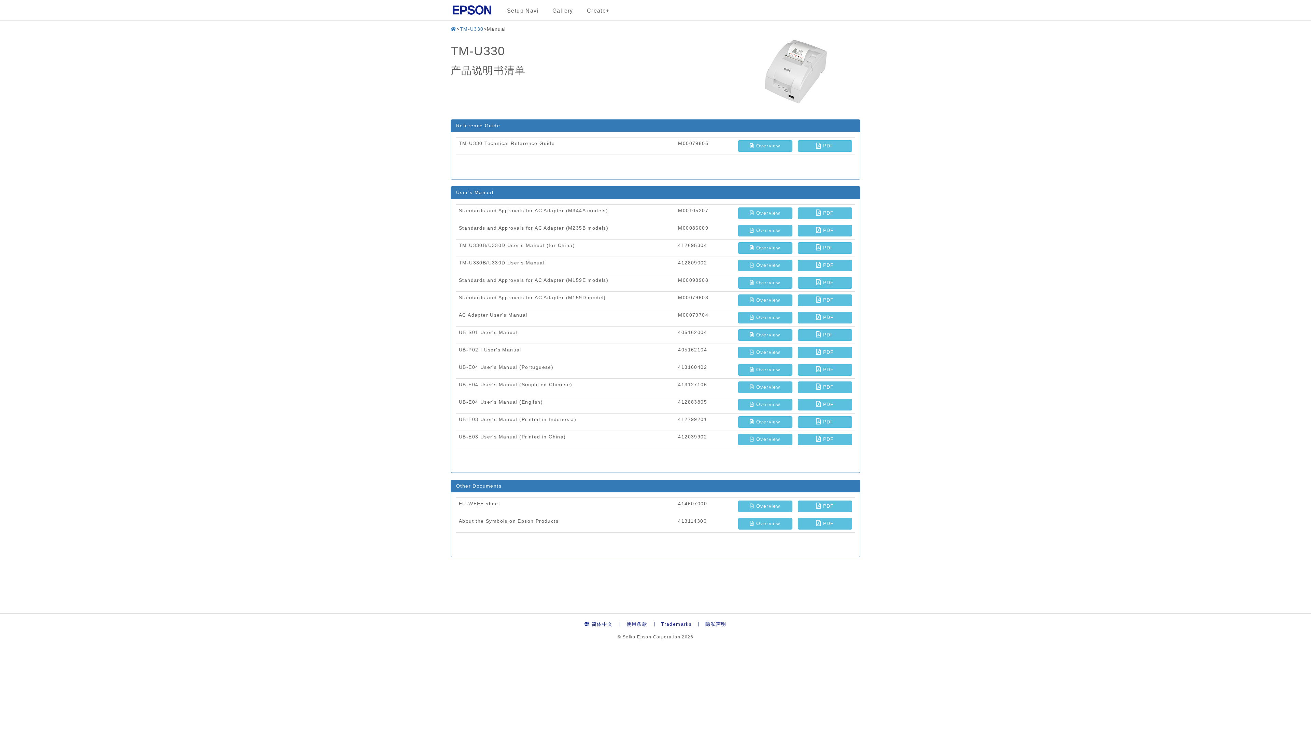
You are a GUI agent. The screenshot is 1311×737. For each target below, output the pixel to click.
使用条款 (637, 624)
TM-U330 (472, 29)
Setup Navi (523, 11)
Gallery (562, 11)
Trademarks (676, 624)
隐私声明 (716, 624)
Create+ (598, 11)
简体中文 (601, 624)
